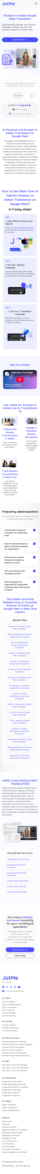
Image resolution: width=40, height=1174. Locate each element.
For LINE (5, 1061)
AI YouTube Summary (10, 1031)
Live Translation (8, 1144)
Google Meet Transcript (10, 1093)
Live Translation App (9, 1141)
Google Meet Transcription (12, 1090)
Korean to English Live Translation (14, 1152)
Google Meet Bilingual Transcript (14, 1084)
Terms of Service (23, 1166)
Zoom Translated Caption (11, 1005)
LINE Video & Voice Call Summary (14, 1071)
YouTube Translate (9, 1025)
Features (6, 1118)
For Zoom (6, 998)
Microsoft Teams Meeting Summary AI (16, 1056)
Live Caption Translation (11, 1149)
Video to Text (7, 1121)
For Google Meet (9, 1078)
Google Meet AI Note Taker (12, 1082)
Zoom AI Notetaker (9, 1013)
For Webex (6, 1101)
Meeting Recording (9, 1138)
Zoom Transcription (9, 1007)
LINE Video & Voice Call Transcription (15, 1068)
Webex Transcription (9, 1108)
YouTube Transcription (10, 1028)
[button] (36, 3)
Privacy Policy (8, 1166)
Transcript (6, 1124)
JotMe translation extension (23, 228)
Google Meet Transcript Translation (15, 1087)
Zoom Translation (8, 1002)
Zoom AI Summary (9, 1016)
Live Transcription (8, 1147)
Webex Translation (9, 1105)
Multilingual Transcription (11, 1135)
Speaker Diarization (9, 1127)
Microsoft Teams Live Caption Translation (17, 1044)
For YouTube (7, 1021)
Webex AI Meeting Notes (11, 1110)
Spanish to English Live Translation (14, 1130)
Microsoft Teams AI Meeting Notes (14, 1053)
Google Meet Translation (11, 1096)
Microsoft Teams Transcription (13, 1047)
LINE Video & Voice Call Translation (15, 1065)
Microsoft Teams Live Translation (14, 1042)
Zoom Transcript (8, 1010)
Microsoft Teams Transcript (12, 1050)
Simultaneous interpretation (12, 1133)
